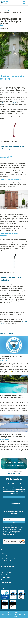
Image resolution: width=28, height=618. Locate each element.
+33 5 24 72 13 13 (14, 484)
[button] (24, 2)
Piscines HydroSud (5, 11)
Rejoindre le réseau (6, 575)
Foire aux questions (6, 577)
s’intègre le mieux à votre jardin (8, 103)
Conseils (3, 570)
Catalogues (4, 580)
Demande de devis (6, 582)
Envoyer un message (14, 496)
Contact (3, 553)
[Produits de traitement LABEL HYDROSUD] (14, 345)
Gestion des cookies (12, 614)
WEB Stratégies (14, 616)
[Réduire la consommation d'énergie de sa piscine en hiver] (14, 423)
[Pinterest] (14, 473)
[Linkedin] (16, 473)
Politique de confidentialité (8, 558)
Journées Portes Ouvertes (8, 561)
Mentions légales (5, 556)
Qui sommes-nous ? (6, 572)
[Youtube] (19, 473)
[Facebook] (9, 473)
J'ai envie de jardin (16, 11)
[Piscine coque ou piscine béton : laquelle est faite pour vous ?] (14, 384)
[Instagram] (11, 473)
